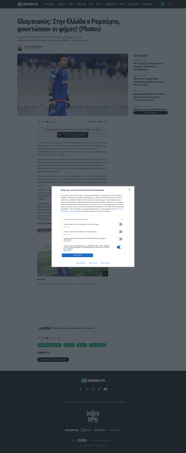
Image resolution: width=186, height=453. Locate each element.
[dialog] (93, 226)
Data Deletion (80, 263)
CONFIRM (77, 255)
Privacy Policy (105, 263)
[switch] (119, 224)
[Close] (130, 190)
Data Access (93, 263)
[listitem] (93, 219)
